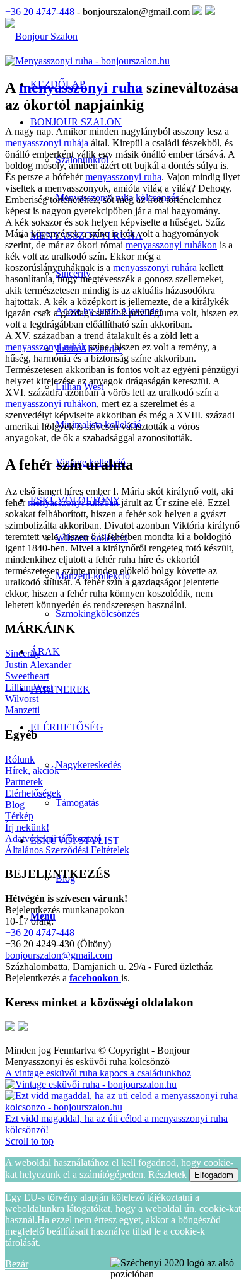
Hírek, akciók (32, 770)
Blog (15, 804)
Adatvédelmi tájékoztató (53, 838)
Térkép (19, 815)
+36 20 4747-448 (39, 11)
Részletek (167, 1174)
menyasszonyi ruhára (155, 267)
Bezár (16, 1264)
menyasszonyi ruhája (46, 142)
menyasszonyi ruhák (45, 347)
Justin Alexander (38, 664)
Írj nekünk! (27, 827)
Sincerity (22, 653)
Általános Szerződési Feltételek (67, 850)
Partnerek (24, 781)
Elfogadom (213, 1175)
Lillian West (29, 687)
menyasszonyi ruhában (73, 502)
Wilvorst (21, 698)
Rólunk (20, 759)
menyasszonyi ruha (81, 87)
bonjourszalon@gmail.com (58, 955)
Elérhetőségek (33, 793)
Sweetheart (27, 676)
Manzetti (22, 710)
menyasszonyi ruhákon (171, 244)
